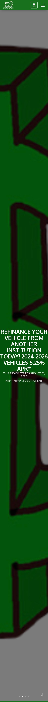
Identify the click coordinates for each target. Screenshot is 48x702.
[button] (19, 696)
